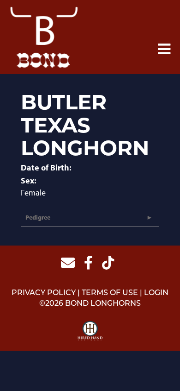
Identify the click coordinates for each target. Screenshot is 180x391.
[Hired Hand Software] (90, 331)
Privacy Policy (44, 293)
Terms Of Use (110, 293)
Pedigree (37, 217)
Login (156, 293)
